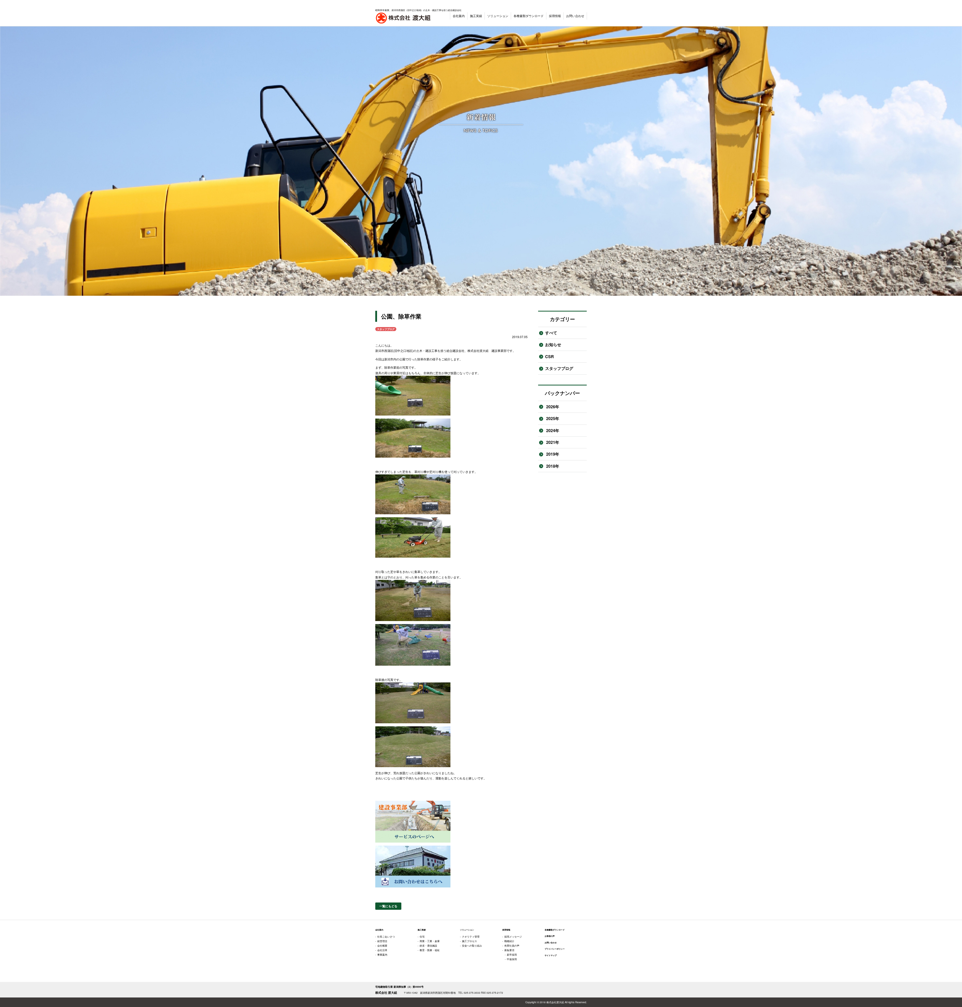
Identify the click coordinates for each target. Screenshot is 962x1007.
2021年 (552, 442)
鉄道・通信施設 (428, 945)
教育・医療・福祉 (430, 950)
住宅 (422, 936)
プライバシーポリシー (555, 948)
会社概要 (382, 945)
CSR (549, 356)
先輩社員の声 (511, 945)
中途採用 (512, 959)
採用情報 (555, 16)
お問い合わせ (575, 16)
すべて (551, 333)
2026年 (552, 407)
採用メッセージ (513, 936)
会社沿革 (382, 950)
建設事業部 (499, 350)
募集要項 (509, 950)
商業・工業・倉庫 (430, 941)
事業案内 (382, 954)
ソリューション (497, 16)
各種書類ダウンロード (529, 16)
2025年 (552, 418)
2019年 (552, 454)
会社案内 (459, 16)
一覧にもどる (388, 906)
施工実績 (476, 16)
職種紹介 (509, 941)
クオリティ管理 (470, 936)
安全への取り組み (472, 945)
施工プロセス (469, 941)
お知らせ (553, 344)
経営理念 (382, 941)
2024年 (552, 430)
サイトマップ (551, 955)
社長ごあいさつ (386, 936)
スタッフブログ (559, 368)
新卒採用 (512, 954)
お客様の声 (550, 936)
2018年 (552, 466)
